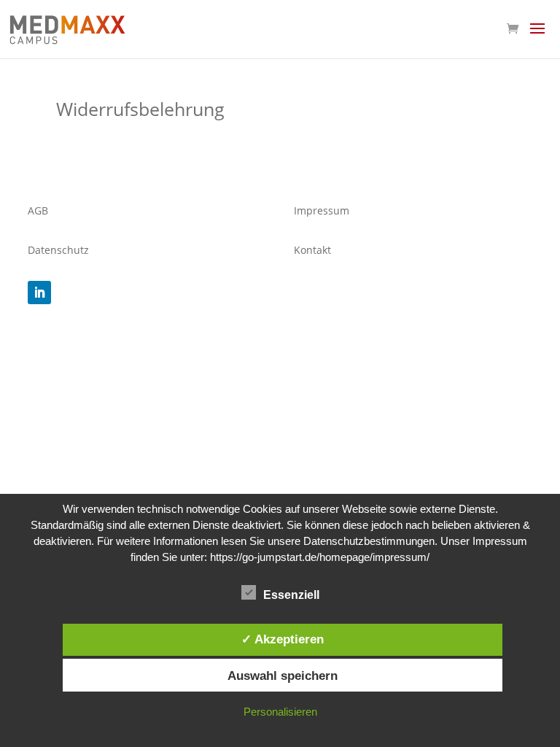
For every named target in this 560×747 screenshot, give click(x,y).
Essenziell (291, 595)
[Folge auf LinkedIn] (39, 292)
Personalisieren (280, 711)
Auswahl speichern (283, 675)
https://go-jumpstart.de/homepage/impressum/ (319, 557)
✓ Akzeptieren (282, 639)
